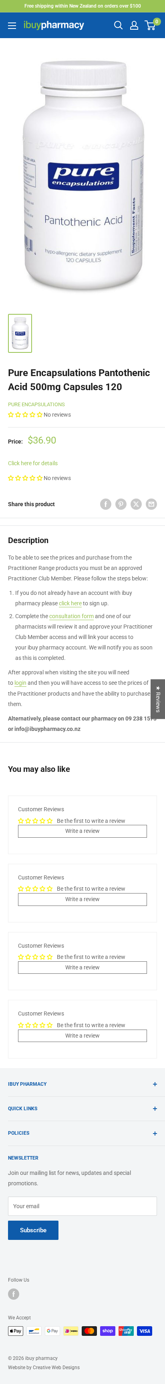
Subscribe (33, 1230)
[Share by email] (151, 504)
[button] (26, 414)
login (20, 683)
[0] (150, 25)
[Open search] (118, 25)
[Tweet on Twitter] (136, 504)
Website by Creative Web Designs (44, 1367)
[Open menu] (12, 25)
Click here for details (33, 463)
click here (70, 603)
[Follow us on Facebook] (13, 1294)
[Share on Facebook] (105, 504)
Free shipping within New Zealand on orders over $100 (82, 6)
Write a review (82, 831)
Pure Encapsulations (36, 404)
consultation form (71, 616)
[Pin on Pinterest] (121, 504)
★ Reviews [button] (158, 699)
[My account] (134, 25)
